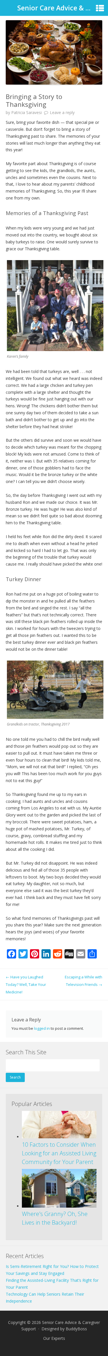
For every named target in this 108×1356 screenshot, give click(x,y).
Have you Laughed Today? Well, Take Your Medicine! (26, 984)
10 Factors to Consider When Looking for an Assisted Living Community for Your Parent (59, 1153)
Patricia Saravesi (26, 112)
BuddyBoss (76, 1328)
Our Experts (54, 1338)
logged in (42, 1028)
